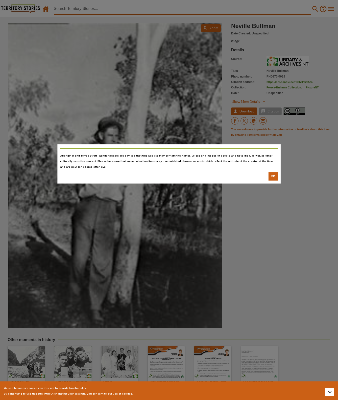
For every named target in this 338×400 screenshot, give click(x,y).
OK (273, 176)
